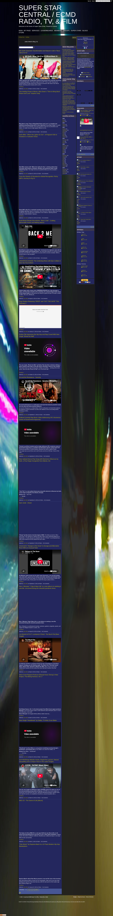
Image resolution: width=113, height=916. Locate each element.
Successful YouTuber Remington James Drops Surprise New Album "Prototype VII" (69, 93)
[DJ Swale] (86, 97)
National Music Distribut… (86, 191)
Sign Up (89, 1)
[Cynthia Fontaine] (79, 268)
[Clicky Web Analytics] (3, 915)
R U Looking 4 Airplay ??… (86, 160)
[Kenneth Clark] (79, 97)
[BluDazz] (79, 85)
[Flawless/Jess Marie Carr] (79, 102)
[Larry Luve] (79, 277)
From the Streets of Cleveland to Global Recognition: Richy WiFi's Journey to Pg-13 (68, 62)
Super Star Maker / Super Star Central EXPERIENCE (87, 111)
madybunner (83, 255)
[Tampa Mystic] (83, 93)
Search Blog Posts (34, 47)
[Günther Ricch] (90, 97)
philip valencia (84, 259)
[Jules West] (21, 45)
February (64, 164)
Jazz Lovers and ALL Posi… (86, 197)
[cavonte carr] (79, 249)
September (64, 130)
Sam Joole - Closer (25, 503)
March (63, 121)
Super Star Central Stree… (86, 219)
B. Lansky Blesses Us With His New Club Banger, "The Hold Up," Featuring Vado (68, 84)
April (63, 134)
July (63, 149)
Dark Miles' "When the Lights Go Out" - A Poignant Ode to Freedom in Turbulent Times (68, 58)
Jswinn (82, 238)
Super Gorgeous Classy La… (87, 205)
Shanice (82, 242)
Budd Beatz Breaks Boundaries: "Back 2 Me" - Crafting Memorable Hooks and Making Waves (69, 66)
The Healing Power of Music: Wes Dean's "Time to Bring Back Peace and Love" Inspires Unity (68, 54)
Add (75, 37)
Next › (37, 889)
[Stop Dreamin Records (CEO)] (83, 97)
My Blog (27, 37)
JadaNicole (83, 270)
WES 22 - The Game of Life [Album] (31, 800)
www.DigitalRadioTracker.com (86, 130)
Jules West (25, 88)
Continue (21, 86)
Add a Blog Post (81, 154)
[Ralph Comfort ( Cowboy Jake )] (90, 93)
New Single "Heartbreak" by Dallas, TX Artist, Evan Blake (38, 720)
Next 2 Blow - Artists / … (85, 167)
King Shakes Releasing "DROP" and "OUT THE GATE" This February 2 (68, 75)
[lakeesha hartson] (79, 253)
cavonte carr (83, 247)
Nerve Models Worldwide (86, 187)
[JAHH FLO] (79, 236)
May (63, 120)
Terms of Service (89, 896)
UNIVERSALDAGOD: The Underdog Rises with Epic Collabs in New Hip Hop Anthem (67, 71)
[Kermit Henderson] (83, 85)
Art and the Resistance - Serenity (30, 377)
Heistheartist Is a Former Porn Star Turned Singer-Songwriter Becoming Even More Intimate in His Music (68, 88)
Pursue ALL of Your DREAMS (87, 181)
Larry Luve (83, 274)
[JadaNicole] (79, 272)
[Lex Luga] (86, 102)
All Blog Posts (22, 37)
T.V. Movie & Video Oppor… (86, 212)
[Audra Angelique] (86, 93)
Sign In (93, 1)
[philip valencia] (79, 262)
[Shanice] (79, 245)
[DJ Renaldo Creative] (83, 89)
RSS (20, 893)
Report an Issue (81, 896)
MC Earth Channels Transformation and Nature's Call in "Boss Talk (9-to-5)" (68, 50)
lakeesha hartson (84, 251)
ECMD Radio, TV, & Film (88, 113)
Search (111, 1)
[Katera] (86, 85)
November (64, 140)
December (64, 169)
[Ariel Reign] (90, 85)
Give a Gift (85, 235)
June (63, 141)
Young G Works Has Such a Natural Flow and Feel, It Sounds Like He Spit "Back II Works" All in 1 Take (68, 97)
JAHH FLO (83, 234)
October (64, 128)
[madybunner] (79, 258)
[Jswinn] (79, 241)
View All (92, 105)
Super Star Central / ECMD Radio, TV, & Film (48, 14)
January (64, 125)
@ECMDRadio (87, 67)
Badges (75, 896)
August (63, 124)
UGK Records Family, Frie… (86, 174)
